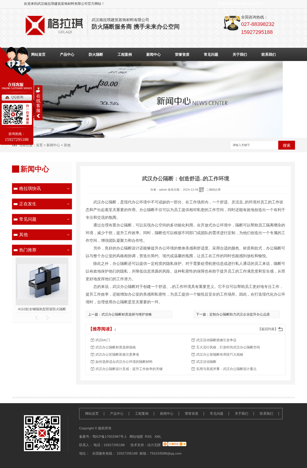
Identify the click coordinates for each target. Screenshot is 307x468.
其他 (67, 145)
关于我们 (240, 54)
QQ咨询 (17, 97)
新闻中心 (153, 54)
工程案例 (125, 54)
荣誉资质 (182, 54)
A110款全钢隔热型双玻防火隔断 (42, 309)
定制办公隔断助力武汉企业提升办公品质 (239, 314)
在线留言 (256, 4)
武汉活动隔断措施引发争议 (216, 340)
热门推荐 (27, 250)
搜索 (286, 145)
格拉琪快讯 (30, 188)
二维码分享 (213, 189)
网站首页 (92, 413)
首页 (39, 145)
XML (157, 436)
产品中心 (67, 54)
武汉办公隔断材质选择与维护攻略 (126, 314)
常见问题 (211, 54)
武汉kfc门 (102, 340)
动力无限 (154, 445)
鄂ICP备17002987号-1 (110, 436)
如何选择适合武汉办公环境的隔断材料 (124, 362)
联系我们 (225, 4)
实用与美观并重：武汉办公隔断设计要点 (226, 369)
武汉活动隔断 (206, 362)
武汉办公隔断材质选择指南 (115, 347)
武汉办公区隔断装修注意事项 (117, 354)
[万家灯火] (174, 445)
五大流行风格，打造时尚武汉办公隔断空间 (228, 347)
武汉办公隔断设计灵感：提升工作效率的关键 (129, 369)
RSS (149, 436)
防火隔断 (96, 54)
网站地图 (240, 4)
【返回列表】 (268, 329)
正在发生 (27, 203)
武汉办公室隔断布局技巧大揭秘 (219, 354)
